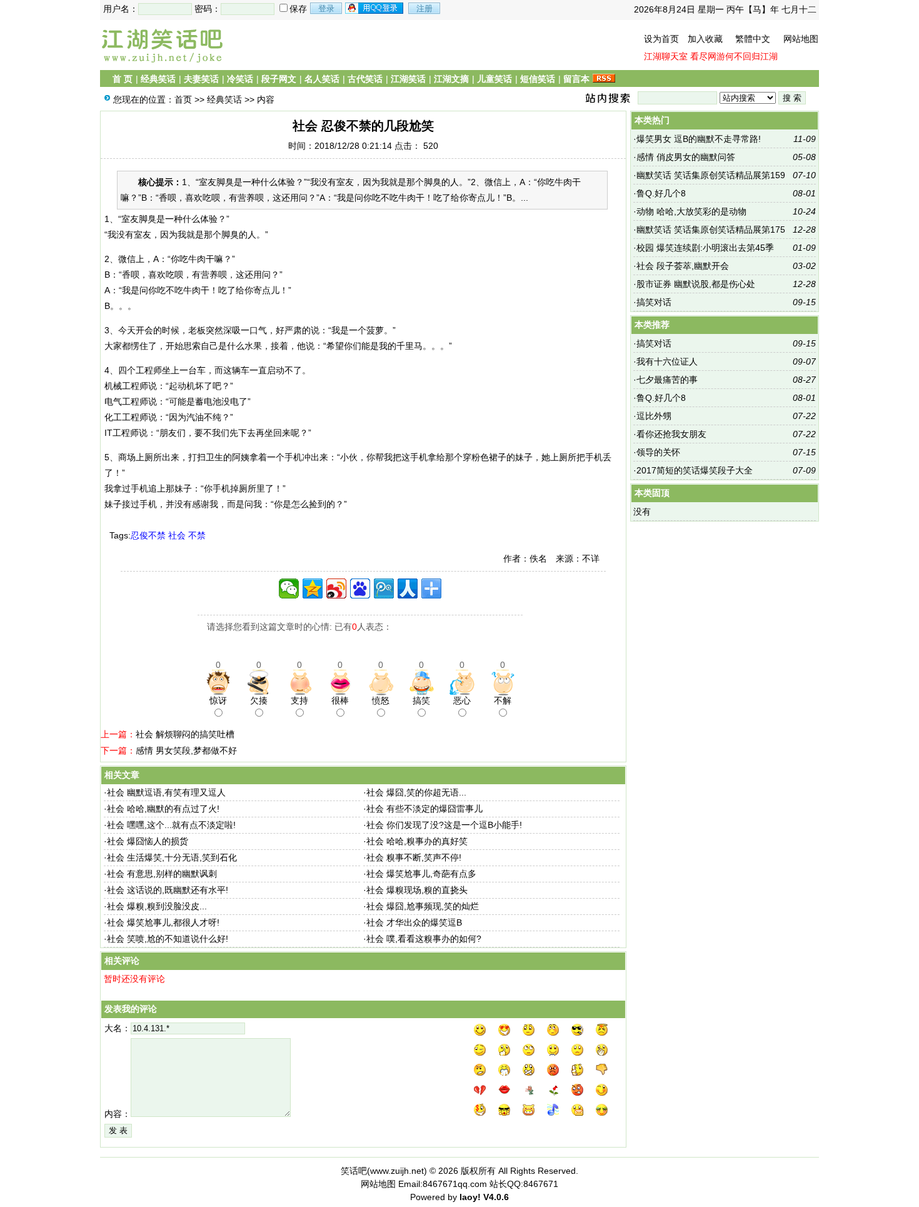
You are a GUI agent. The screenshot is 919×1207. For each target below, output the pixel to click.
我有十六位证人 (667, 361)
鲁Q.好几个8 (661, 193)
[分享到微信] (289, 588)
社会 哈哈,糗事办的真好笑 (417, 841)
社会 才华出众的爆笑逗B (414, 922)
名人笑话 (321, 79)
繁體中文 (752, 39)
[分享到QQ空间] (313, 588)
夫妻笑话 (201, 79)
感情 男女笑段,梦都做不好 (186, 750)
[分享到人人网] (408, 588)
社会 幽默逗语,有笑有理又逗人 (166, 792)
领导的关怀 (658, 452)
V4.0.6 (496, 1197)
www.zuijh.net (397, 1171)
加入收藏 (705, 39)
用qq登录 (375, 8)
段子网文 (278, 79)
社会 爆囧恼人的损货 (147, 841)
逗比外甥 (653, 416)
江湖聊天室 (666, 56)
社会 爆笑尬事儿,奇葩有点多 (421, 874)
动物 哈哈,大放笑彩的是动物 (691, 211)
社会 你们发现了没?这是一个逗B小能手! (444, 825)
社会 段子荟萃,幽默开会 (682, 266)
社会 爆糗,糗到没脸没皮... (157, 906)
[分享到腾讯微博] (384, 588)
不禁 (197, 535)
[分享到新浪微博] (336, 588)
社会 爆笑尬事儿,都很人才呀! (163, 922)
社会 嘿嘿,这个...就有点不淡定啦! (171, 825)
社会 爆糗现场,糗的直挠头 (417, 890)
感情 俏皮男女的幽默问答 (685, 157)
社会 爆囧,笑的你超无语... (416, 792)
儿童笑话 (494, 79)
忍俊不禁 (148, 535)
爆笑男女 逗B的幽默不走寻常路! (698, 139)
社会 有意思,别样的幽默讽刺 (162, 874)
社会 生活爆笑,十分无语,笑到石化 (172, 857)
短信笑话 (537, 79)
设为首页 (661, 39)
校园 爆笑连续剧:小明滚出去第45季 (705, 248)
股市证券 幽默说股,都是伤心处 (695, 284)
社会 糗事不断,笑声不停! (413, 857)
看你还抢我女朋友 (671, 434)
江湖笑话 (408, 79)
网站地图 (800, 39)
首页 (183, 99)
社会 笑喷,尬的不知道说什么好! (167, 939)
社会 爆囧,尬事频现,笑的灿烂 (422, 906)
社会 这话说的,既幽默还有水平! (167, 890)
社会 (177, 535)
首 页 (123, 79)
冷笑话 (240, 79)
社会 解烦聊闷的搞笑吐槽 (185, 734)
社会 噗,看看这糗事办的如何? (423, 939)
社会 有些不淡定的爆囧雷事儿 (424, 809)
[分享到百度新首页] (360, 588)
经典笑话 (158, 79)
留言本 (576, 79)
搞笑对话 (653, 302)
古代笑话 (365, 79)
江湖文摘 (451, 79)
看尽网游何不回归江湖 (734, 56)
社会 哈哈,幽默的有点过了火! (163, 809)
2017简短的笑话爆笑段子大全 (694, 470)
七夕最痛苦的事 (667, 380)
